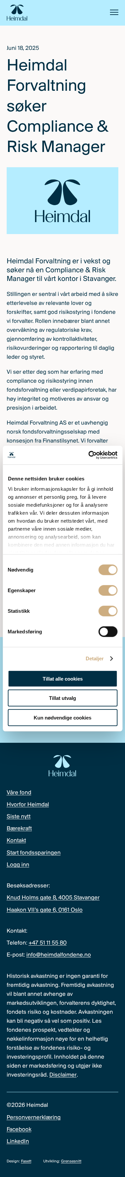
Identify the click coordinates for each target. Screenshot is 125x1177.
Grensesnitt (71, 1161)
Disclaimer (63, 1075)
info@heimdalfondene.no (58, 955)
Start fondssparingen (34, 853)
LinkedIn (18, 1142)
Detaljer (95, 658)
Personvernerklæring (34, 1118)
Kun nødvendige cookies (62, 717)
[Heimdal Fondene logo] (17, 13)
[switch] (107, 590)
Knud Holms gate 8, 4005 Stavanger (53, 898)
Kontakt (16, 841)
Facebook (19, 1130)
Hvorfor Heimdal (28, 805)
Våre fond (19, 793)
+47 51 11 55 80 (48, 943)
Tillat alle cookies (63, 678)
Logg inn (18, 865)
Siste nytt (19, 817)
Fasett (26, 1161)
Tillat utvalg (62, 698)
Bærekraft (19, 829)
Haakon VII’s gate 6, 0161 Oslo (45, 910)
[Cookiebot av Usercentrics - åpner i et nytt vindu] (89, 455)
